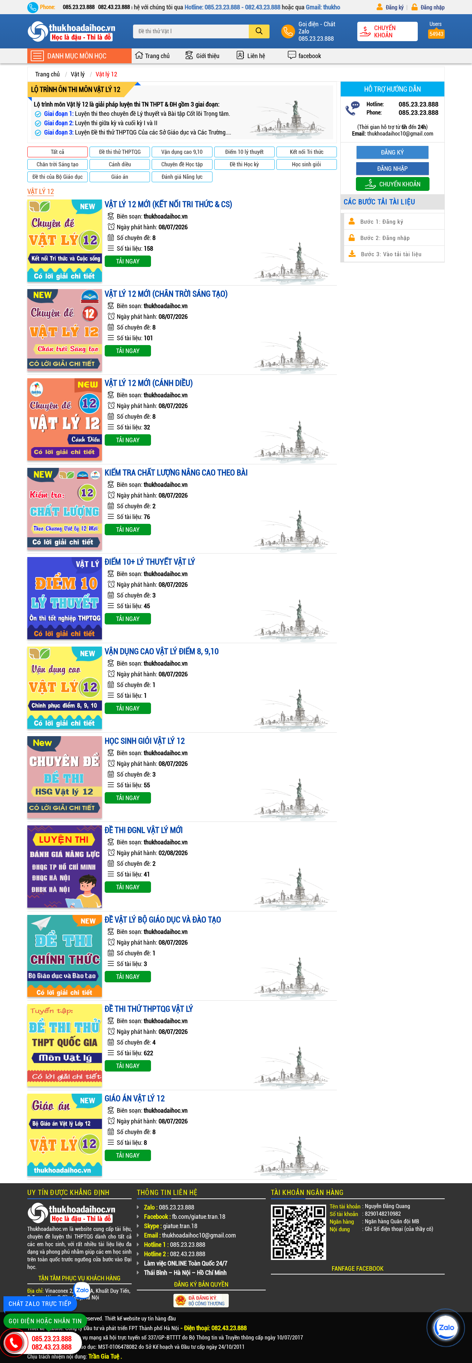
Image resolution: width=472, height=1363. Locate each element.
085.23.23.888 (316, 38)
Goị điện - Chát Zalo (317, 27)
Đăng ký (394, 7)
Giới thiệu (207, 55)
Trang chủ (157, 55)
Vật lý (78, 74)
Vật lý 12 (106, 74)
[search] (259, 31)
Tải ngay (128, 261)
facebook (310, 55)
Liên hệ (256, 55)
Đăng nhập (432, 7)
